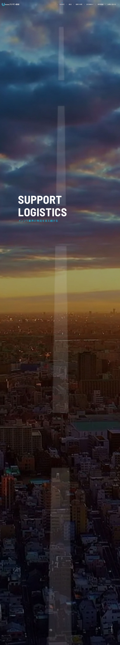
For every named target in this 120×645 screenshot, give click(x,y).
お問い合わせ (112, 4)
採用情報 (100, 4)
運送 (70, 4)
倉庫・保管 (79, 4)
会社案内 (89, 4)
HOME (62, 4)
